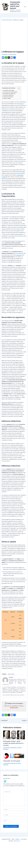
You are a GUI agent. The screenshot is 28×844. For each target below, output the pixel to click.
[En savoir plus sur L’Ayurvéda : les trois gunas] (14, 755)
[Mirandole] (5, 680)
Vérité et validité (7, 98)
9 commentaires (6, 747)
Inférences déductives (9, 95)
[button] (5, 781)
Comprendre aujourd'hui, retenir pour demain (15, 5)
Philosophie (13, 747)
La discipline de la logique (8, 90)
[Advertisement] (14, 35)
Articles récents (11, 674)
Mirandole (11, 677)
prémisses (18, 255)
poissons (21, 103)
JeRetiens (17, 839)
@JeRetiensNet (14, 707)
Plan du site (16, 841)
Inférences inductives (8, 96)
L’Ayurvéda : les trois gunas (11, 761)
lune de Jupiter (18, 234)
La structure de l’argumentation (10, 92)
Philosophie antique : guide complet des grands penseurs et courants (13, 743)
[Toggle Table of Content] (18, 88)
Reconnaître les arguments (9, 93)
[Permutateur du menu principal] (25, 6)
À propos (4, 674)
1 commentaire (6, 763)
